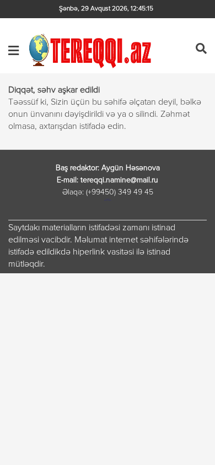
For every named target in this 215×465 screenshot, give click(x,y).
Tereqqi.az (92, 50)
